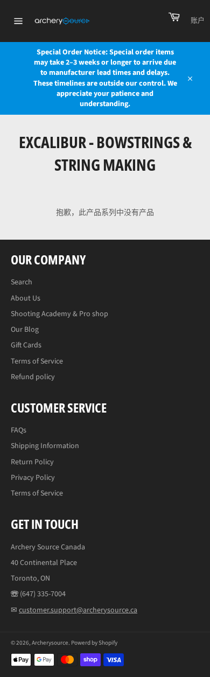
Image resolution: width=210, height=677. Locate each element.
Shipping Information (45, 446)
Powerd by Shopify (94, 643)
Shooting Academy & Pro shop (59, 314)
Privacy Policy (33, 477)
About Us (25, 298)
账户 (198, 20)
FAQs (18, 430)
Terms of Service (37, 361)
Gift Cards (26, 345)
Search (21, 282)
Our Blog (25, 329)
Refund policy (33, 377)
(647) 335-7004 (43, 594)
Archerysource (50, 643)
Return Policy (32, 462)
